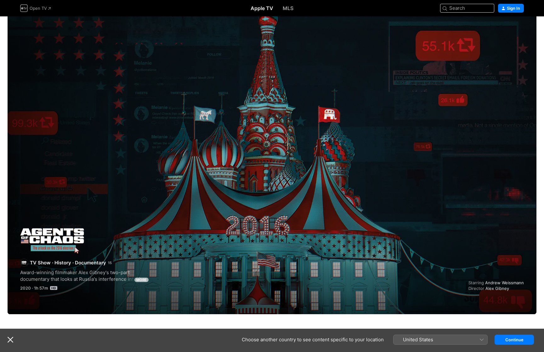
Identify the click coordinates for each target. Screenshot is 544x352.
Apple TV (262, 8)
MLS (288, 8)
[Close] (10, 340)
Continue (514, 339)
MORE (141, 280)
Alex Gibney (497, 288)
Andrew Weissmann (504, 282)
